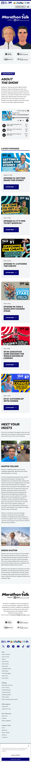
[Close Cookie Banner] (28, 746)
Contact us (5, 737)
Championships (6, 692)
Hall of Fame (5, 661)
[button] (28, 7)
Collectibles (5, 671)
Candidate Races (6, 668)
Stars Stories (5, 664)
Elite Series (5, 706)
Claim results (5, 697)
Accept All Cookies (15, 759)
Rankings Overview (7, 685)
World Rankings (6, 690)
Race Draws (5, 678)
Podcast (4, 718)
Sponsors (4, 730)
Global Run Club (6, 709)
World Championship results (9, 699)
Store (3, 727)
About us (4, 735)
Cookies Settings (15, 755)
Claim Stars (5, 666)
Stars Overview (6, 654)
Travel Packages (6, 673)
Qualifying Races (6, 694)
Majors (3, 659)
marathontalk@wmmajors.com (20, 615)
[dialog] (15, 753)
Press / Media (5, 732)
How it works (5, 656)
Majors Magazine (6, 720)
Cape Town (5, 675)
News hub (4, 716)
